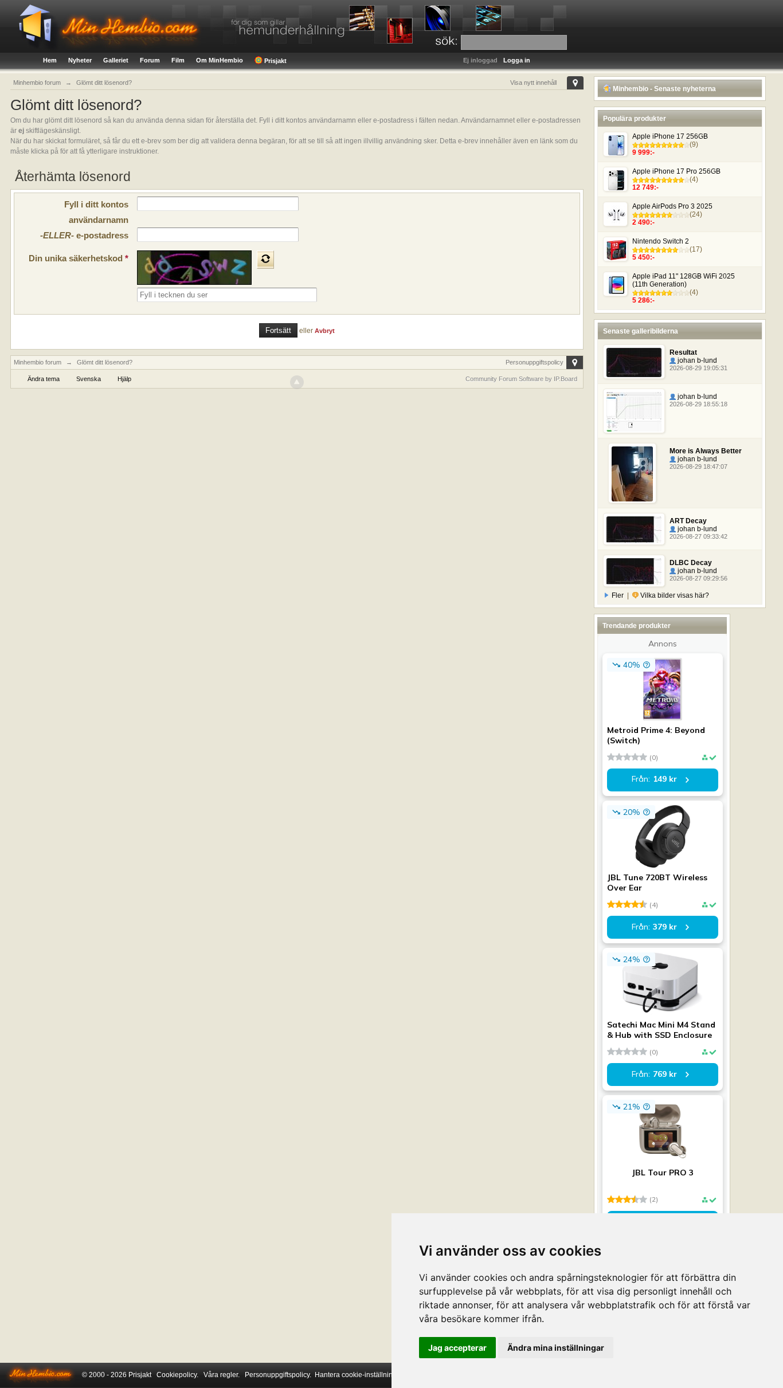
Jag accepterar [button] (457, 1347)
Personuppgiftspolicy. (278, 1375)
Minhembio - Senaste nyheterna (663, 89)
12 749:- (645, 187)
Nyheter (80, 60)
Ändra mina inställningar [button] (555, 1347)
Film (178, 60)
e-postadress (84, 235)
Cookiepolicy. (177, 1375)
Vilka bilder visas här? (674, 595)
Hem (50, 60)
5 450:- (643, 257)
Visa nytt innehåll (533, 82)
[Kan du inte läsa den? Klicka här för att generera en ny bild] (265, 259)
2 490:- (643, 222)
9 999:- (643, 152)
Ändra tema (44, 378)
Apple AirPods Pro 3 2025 (672, 206)
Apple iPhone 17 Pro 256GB (676, 171)
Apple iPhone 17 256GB (670, 136)
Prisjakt (275, 60)
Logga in (516, 60)
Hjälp (124, 378)
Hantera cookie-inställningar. (359, 1375)
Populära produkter (634, 119)
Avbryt (325, 330)
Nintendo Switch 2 (660, 241)
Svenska (88, 378)
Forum (150, 60)
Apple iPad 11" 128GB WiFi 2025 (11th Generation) (683, 280)
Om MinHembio (219, 60)
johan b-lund (696, 360)
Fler (617, 595)
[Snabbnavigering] (575, 82)
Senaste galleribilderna (640, 331)
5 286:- (643, 300)
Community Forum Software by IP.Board (521, 378)
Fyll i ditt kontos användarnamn (96, 212)
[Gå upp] (297, 382)
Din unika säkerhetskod (78, 258)
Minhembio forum (37, 362)
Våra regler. (221, 1375)
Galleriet (115, 60)
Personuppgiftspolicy (534, 362)
